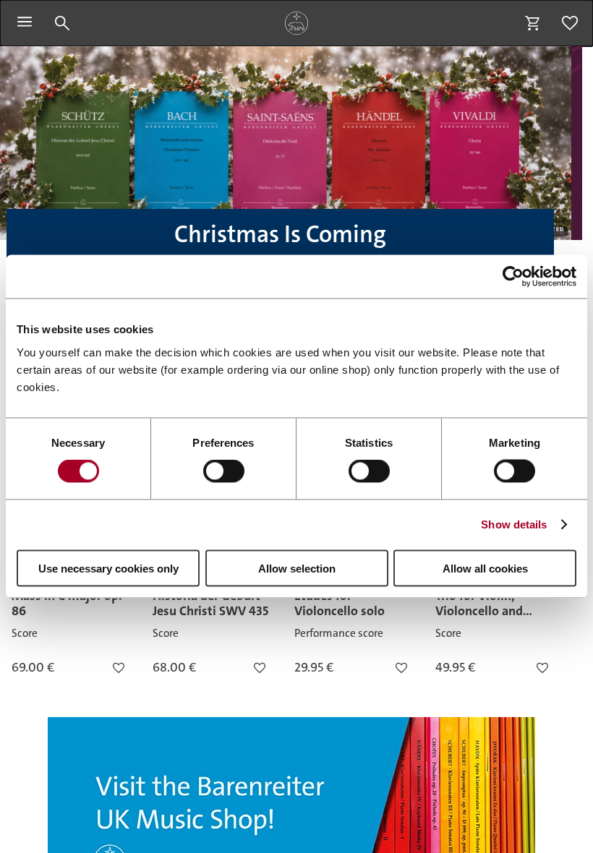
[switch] (223, 471)
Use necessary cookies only (108, 568)
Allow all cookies (485, 568)
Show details (514, 524)
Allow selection (297, 568)
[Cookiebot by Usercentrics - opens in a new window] (513, 277)
